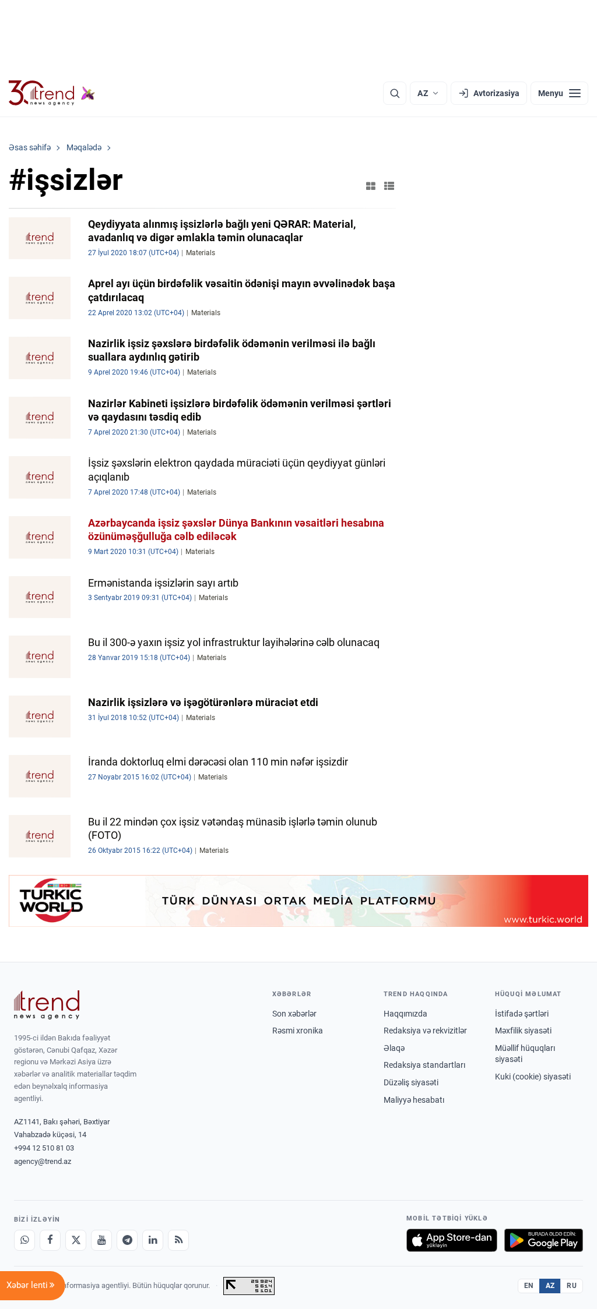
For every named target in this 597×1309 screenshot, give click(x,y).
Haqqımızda (405, 1013)
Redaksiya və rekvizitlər (425, 1030)
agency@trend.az (42, 1161)
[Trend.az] (52, 93)
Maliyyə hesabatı (414, 1100)
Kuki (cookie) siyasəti (533, 1076)
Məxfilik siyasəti (523, 1030)
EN (528, 1286)
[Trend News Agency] (46, 1004)
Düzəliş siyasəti (411, 1082)
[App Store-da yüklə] (451, 1240)
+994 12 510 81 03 (44, 1148)
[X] (75, 1240)
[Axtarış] (394, 93)
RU (572, 1286)
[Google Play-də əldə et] (543, 1240)
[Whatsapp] (24, 1240)
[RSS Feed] (178, 1240)
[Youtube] (101, 1240)
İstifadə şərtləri (522, 1013)
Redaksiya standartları (424, 1065)
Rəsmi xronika (297, 1030)
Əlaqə (394, 1048)
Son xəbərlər (294, 1013)
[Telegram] (127, 1240)
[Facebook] (50, 1240)
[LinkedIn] (152, 1240)
